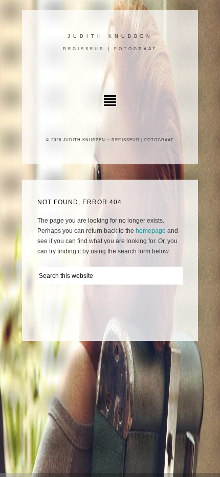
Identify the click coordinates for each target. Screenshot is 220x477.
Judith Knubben (110, 36)
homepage (151, 230)
